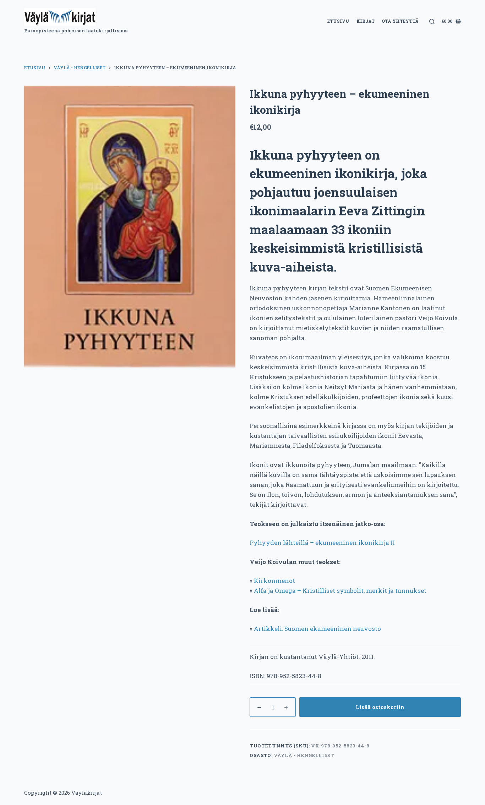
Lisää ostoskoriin (380, 706)
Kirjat (365, 21)
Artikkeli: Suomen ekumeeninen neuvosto (317, 628)
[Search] (432, 21)
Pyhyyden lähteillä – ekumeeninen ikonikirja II (322, 542)
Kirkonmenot (274, 580)
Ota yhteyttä (400, 21)
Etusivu (338, 21)
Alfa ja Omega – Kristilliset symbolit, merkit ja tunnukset (340, 590)
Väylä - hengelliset (304, 755)
